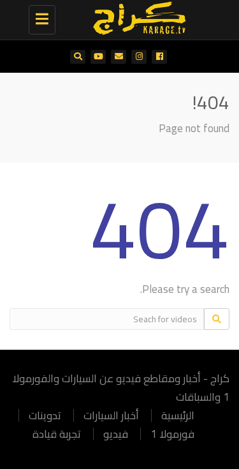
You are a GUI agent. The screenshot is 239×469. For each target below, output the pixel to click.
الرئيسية (177, 415)
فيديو (115, 434)
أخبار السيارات (111, 415)
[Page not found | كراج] (135, 16)
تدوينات (45, 415)
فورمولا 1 (172, 434)
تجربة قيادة (57, 434)
